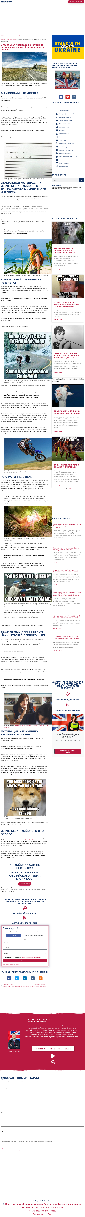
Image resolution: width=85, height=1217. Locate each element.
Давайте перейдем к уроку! (67, 751)
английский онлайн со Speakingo (25, 840)
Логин (18, 964)
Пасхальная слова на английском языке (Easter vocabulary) (66, 549)
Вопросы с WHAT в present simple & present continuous (65, 251)
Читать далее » (58, 269)
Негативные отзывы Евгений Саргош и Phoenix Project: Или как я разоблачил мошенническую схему (67, 594)
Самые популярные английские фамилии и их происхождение (66, 305)
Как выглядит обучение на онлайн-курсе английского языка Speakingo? (65, 65)
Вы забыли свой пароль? (9, 964)
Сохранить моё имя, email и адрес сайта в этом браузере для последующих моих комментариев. (29, 1141)
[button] (9, 978)
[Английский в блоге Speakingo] (2, 35)
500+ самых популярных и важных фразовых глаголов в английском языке (66, 638)
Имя (2, 1112)
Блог (50, 1214)
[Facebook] (61, 97)
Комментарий (5, 1088)
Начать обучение (25, 883)
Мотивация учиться (11, 39)
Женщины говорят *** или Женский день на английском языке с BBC (66, 617)
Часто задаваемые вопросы (43, 1211)
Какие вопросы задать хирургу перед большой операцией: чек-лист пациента (67, 525)
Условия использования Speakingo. (31, 957)
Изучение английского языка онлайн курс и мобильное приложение (43, 1204)
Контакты (38, 1214)
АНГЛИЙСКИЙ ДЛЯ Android (24, 923)
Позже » (70, 488)
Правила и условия (55, 1207)
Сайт (2, 1131)
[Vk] (74, 97)
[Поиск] (81, 180)
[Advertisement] (42, 18)
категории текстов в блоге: (66, 102)
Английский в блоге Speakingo (12, 35)
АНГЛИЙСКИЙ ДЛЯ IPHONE (24, 913)
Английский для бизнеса (32, 1207)
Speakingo (3, 39)
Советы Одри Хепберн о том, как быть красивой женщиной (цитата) (67, 356)
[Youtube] (67, 97)
